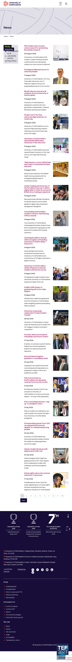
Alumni (8, 612)
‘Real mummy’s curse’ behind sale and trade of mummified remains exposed (37, 164)
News (8, 626)
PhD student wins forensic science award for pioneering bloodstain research (36, 48)
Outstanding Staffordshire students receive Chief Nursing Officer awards (36, 214)
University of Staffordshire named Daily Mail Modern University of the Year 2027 (35, 141)
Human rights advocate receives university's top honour (37, 474)
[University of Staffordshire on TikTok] (33, 572)
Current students (12, 606)
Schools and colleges (13, 615)
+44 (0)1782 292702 (11, 57)
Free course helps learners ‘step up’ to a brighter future (37, 403)
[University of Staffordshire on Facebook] (34, 569)
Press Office (11, 61)
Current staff (10, 609)
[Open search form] (66, 4)
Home (6, 36)
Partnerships (10, 597)
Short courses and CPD (14, 592)
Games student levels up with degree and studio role (36, 450)
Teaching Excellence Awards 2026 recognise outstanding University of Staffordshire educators (35, 241)
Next (23, 500)
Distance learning (12, 595)
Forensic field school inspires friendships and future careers (36, 336)
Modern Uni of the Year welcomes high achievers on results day (35, 117)
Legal (8, 635)
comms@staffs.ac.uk (13, 52)
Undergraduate (11, 586)
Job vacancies (11, 632)
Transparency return (13, 640)
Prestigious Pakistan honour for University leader (36, 70)
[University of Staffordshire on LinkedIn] (52, 569)
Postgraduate (11, 589)
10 (62, 496)
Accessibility (10, 637)
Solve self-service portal (14, 617)
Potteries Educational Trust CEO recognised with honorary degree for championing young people (37, 426)
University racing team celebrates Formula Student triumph (35, 313)
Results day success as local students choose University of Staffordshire (36, 93)
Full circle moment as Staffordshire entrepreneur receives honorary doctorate (36, 380)
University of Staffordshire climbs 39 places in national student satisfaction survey (35, 268)
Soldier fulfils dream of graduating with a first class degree (35, 289)
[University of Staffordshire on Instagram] (43, 569)
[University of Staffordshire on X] (38, 569)
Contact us (22, 569)
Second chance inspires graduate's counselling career (36, 357)
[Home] (13, 4)
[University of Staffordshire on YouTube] (48, 569)
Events (8, 629)
